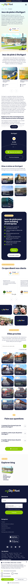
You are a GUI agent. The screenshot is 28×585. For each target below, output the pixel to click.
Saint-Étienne (4, 557)
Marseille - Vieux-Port (13, 553)
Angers (23, 557)
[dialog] (14, 572)
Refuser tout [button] (21, 579)
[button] (14, 582)
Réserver (14, 250)
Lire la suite (14, 126)
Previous (11, 90)
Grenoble (11, 557)
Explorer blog (4, 526)
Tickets (3, 522)
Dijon (15, 557)
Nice (8, 554)
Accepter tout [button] (7, 579)
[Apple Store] (14, 537)
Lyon (20, 553)
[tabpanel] (14, 141)
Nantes (11, 554)
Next (16, 90)
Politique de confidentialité (14, 509)
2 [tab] (15, 146)
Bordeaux (10, 556)
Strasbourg (17, 554)
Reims (22, 556)
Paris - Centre (4, 553)
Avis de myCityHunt (5, 528)
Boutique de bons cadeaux (7, 524)
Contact (3, 530)
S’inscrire (14, 512)
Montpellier (4, 556)
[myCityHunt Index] (8, 4)
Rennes (17, 556)
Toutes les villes (23, 349)
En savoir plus (18, 568)
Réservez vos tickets (15, 152)
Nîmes (19, 557)
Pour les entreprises (14, 157)
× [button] (26, 561)
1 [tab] (13, 146)
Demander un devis (14, 255)
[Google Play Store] (14, 541)
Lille (14, 556)
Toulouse (3, 554)
